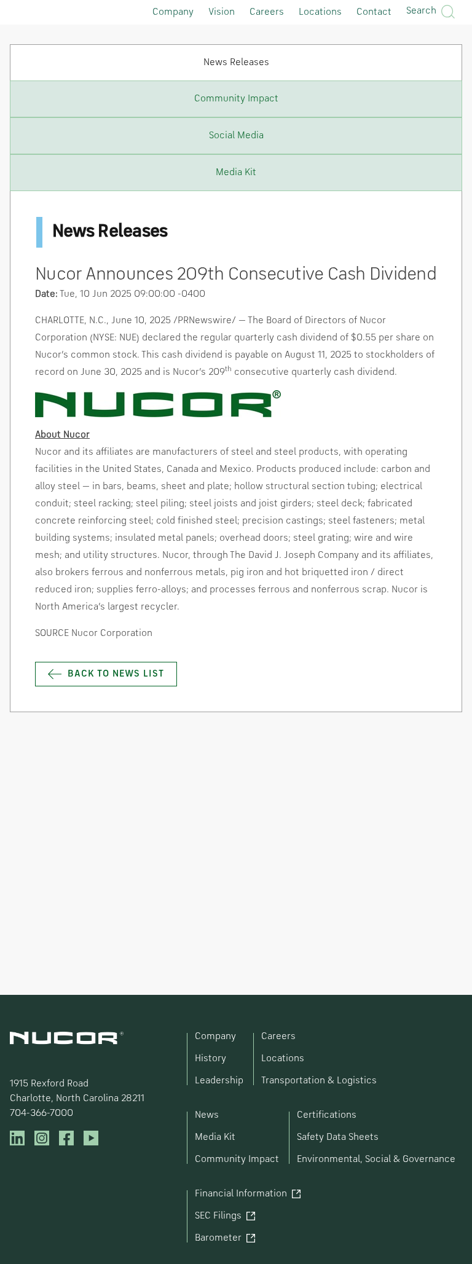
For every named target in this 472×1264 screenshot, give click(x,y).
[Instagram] (41, 1138)
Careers (267, 12)
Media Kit (215, 1137)
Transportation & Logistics (319, 1081)
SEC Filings (218, 1216)
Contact (373, 12)
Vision (221, 12)
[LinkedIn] (17, 1138)
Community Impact (237, 1159)
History (210, 1059)
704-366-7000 (41, 1113)
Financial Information (241, 1194)
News (207, 1115)
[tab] (236, 62)
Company (173, 12)
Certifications (326, 1115)
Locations (320, 12)
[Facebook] (66, 1138)
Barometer (218, 1238)
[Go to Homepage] (67, 1038)
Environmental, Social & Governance (376, 1159)
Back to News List (116, 674)
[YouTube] (91, 1138)
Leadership (219, 1081)
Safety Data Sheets (338, 1137)
